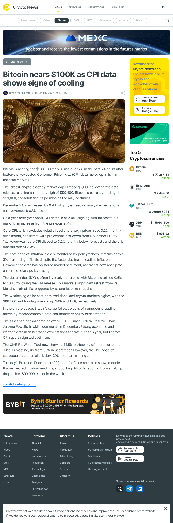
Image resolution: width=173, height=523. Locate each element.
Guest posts (38, 475)
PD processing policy (100, 462)
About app (65, 449)
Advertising (66, 456)
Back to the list (19, 61)
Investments (39, 456)
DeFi (76, 20)
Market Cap (96, 7)
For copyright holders (100, 449)
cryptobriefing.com (17, 384)
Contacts (65, 462)
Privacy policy (96, 443)
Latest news (28, 20)
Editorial (75, 7)
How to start (39, 495)
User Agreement (97, 469)
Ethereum (105, 20)
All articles (37, 443)
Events (63, 469)
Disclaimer (94, 456)
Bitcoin (7, 456)
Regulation (38, 462)
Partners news (40, 488)
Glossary (65, 475)
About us (117, 7)
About (63, 443)
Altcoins (123, 20)
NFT (89, 20)
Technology (38, 469)
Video (46, 20)
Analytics (37, 482)
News (58, 7)
